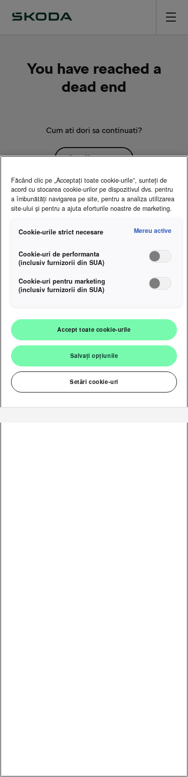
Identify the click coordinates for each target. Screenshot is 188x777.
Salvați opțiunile (94, 355)
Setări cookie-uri (94, 381)
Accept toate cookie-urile (93, 329)
